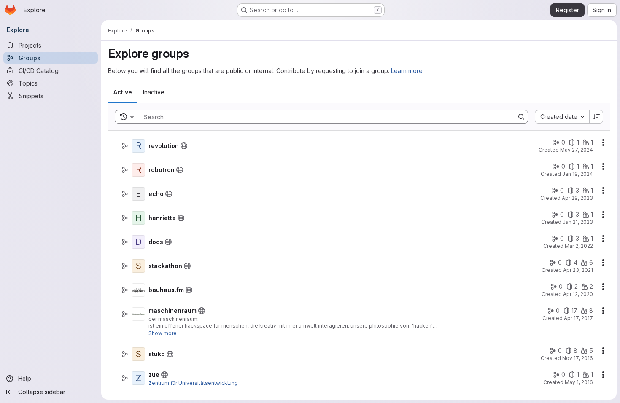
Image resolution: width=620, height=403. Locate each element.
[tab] (122, 92)
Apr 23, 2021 (578, 270)
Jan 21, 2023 (578, 222)
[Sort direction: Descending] (596, 117)
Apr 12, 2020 (578, 294)
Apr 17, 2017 (578, 318)
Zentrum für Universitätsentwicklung (193, 383)
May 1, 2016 (579, 382)
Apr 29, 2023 (577, 198)
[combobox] (562, 117)
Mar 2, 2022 (579, 246)
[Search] (521, 117)
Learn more (407, 70)
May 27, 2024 (576, 150)
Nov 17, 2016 (577, 358)
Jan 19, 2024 (577, 174)
